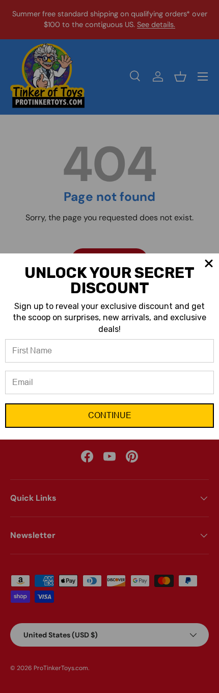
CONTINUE (109, 415)
